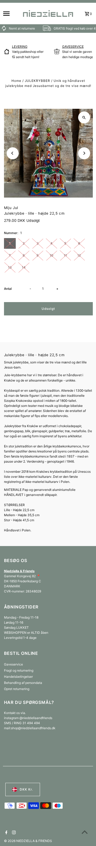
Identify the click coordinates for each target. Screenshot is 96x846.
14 (24, 267)
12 (79, 255)
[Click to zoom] (84, 117)
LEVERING (19, 47)
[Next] (84, 153)
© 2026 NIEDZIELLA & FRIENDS (28, 841)
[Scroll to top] (85, 832)
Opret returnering (16, 689)
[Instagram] (13, 833)
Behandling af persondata (23, 683)
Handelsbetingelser (18, 677)
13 (10, 267)
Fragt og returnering (18, 670)
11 (65, 255)
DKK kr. (26, 789)
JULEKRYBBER (37, 81)
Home (16, 81)
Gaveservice (13, 664)
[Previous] (13, 153)
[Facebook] (5, 833)
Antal (8, 289)
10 (51, 255)
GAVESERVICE (73, 47)
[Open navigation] (10, 13)
